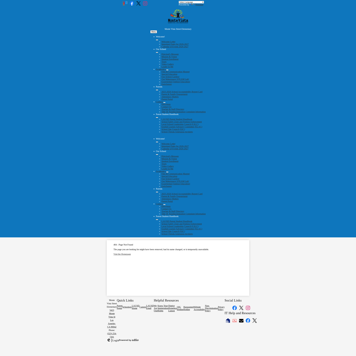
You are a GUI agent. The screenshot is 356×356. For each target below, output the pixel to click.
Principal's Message (170, 54)
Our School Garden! (170, 77)
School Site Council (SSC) (173, 129)
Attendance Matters (170, 97)
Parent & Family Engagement (174, 94)
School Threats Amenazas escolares (177, 132)
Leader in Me (167, 66)
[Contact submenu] (164, 102)
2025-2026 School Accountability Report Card (181, 92)
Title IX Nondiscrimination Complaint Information (183, 112)
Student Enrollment (169, 59)
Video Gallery (167, 64)
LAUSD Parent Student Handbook (176, 119)
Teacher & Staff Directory (172, 109)
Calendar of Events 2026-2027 (174, 46)
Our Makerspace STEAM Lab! (175, 79)
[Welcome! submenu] (157, 39)
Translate (199, 4)
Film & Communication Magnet (175, 72)
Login (113, 340)
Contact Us (166, 107)
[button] (157, 154)
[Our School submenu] (157, 52)
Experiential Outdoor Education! (175, 82)
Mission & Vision (169, 56)
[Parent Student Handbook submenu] (157, 117)
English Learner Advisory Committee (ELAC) (181, 127)
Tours (163, 61)
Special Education (169, 74)
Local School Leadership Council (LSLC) (179, 124)
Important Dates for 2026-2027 (175, 44)
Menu (153, 32)
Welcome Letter (168, 41)
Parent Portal (167, 99)
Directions (165, 104)
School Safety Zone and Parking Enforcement (181, 122)
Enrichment (166, 84)
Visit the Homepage (122, 254)
